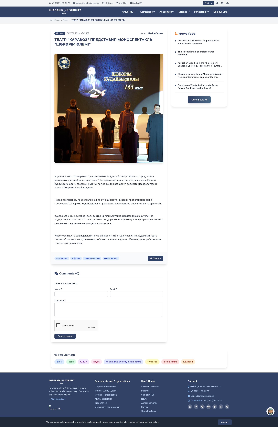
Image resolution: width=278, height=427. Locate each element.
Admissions (146, 11)
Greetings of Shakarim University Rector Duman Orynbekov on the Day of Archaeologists (198, 88)
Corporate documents (105, 386)
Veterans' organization (106, 395)
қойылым (76, 258)
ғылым (83, 361)
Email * (113, 289)
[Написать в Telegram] (227, 406)
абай (71, 361)
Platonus (145, 390)
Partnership (200, 11)
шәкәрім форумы (92, 258)
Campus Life (220, 11)
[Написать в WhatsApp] (221, 406)
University (127, 11)
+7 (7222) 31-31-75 (200, 391)
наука (96, 361)
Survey (144, 407)
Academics (165, 11)
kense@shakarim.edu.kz (202, 396)
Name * (58, 289)
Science (183, 11)
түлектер (152, 361)
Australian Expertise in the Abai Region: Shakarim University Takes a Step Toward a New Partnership (200, 66)
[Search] (217, 3)
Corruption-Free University (107, 407)
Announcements (149, 403)
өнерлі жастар (110, 258)
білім (59, 361)
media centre (170, 361)
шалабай (188, 361)
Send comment (65, 336)
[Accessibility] (222, 3)
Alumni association (103, 399)
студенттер (61, 258)
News (65, 20)
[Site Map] (227, 3)
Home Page (54, 20)
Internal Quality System (106, 390)
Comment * (60, 300)
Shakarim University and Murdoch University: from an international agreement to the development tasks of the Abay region (200, 77)
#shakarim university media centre (123, 361)
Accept (224, 422)
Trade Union (101, 403)
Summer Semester (150, 386)
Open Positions (148, 411)
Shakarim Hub (147, 395)
